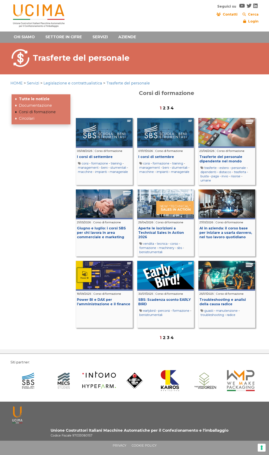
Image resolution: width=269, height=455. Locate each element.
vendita (148, 244)
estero (224, 168)
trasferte (210, 168)
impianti (101, 172)
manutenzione (227, 311)
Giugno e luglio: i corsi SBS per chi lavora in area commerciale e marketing (101, 232)
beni (104, 168)
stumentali (118, 168)
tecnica (162, 244)
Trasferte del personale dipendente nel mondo (220, 159)
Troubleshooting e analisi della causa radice (222, 302)
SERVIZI (100, 37)
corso (174, 244)
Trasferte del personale (128, 83)
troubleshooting (212, 315)
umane (205, 180)
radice (231, 315)
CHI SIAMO (24, 37)
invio (225, 176)
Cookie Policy (144, 445)
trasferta (240, 172)
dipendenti (208, 172)
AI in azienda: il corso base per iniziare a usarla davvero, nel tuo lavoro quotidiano (225, 232)
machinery (166, 248)
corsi (85, 163)
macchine (85, 172)
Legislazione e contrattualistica (73, 83)
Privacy (119, 445)
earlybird (149, 311)
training (116, 163)
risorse (235, 176)
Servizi (33, 83)
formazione (99, 163)
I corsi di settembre (95, 157)
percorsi (164, 311)
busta (204, 176)
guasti (208, 311)
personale (239, 168)
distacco (225, 172)
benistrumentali (150, 252)
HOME (17, 83)
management (88, 168)
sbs (179, 248)
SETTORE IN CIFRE (63, 37)
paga (215, 176)
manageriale (119, 172)
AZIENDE (127, 37)
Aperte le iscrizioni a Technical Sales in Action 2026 (161, 232)
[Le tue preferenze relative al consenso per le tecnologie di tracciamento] (262, 448)
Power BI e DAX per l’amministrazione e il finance (103, 302)
